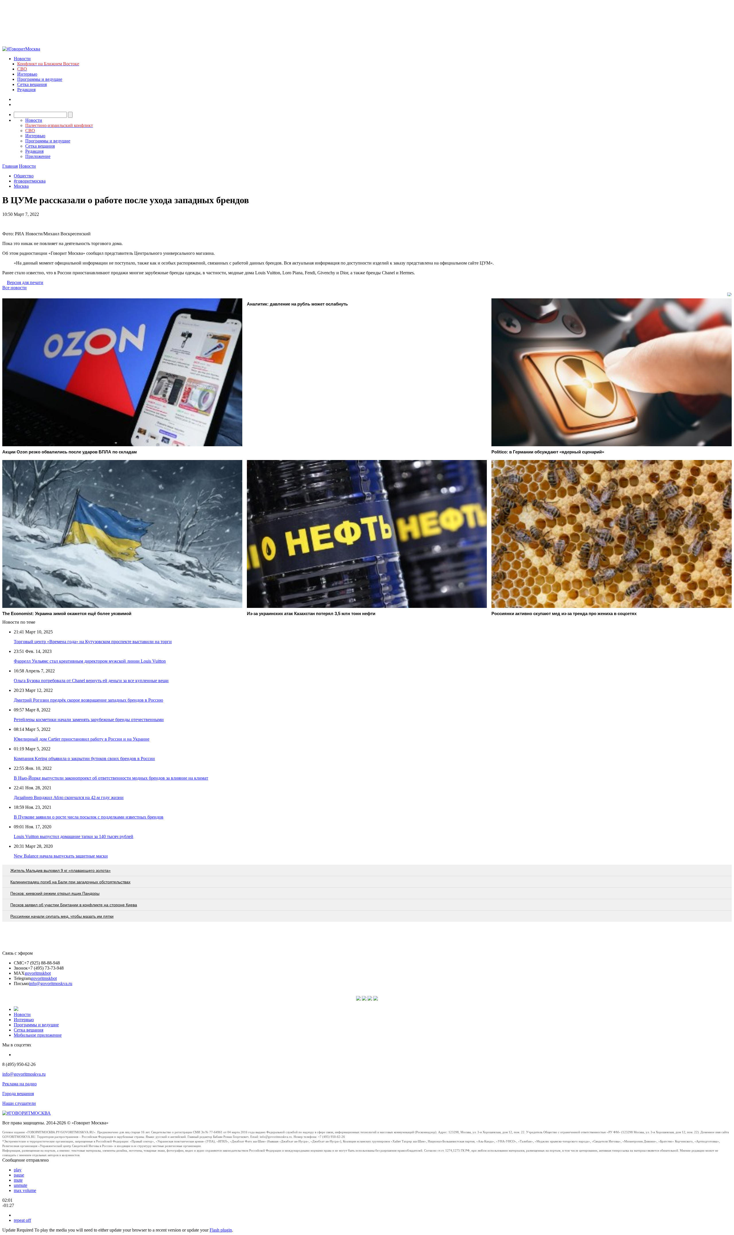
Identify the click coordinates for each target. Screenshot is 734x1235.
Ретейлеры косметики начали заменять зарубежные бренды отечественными (89, 719)
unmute (20, 1185)
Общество (24, 175)
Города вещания (18, 1093)
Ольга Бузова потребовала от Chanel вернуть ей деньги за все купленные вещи (91, 680)
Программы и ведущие (39, 79)
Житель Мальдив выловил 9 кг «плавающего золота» (60, 870)
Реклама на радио (19, 1083)
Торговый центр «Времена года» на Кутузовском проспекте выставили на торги (93, 641)
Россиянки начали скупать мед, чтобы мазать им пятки (62, 916)
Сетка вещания (32, 84)
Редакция (26, 89)
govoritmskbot (38, 973)
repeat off (22, 1220)
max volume (25, 1190)
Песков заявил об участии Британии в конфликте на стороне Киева (73, 905)
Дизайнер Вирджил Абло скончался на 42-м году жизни (69, 797)
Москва (21, 186)
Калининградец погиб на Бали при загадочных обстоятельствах (70, 882)
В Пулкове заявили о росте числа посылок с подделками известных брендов (88, 817)
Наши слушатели (19, 1103)
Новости (22, 58)
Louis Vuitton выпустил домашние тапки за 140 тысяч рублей (73, 836)
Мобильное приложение (38, 1035)
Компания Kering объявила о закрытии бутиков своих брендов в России (84, 758)
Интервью (27, 74)
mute (18, 1180)
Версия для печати (25, 282)
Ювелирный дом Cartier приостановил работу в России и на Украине (81, 739)
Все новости (14, 287)
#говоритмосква (30, 181)
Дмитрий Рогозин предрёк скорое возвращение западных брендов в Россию (88, 700)
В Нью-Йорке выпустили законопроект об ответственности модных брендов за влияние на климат (111, 778)
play (18, 1169)
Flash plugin (221, 1230)
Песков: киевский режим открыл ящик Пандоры (54, 893)
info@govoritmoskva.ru (50, 983)
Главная (10, 166)
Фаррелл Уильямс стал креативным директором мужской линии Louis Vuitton (90, 661)
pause (19, 1175)
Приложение (37, 156)
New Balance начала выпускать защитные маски (61, 856)
